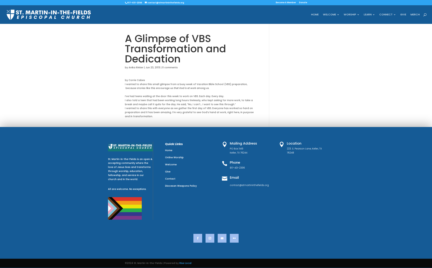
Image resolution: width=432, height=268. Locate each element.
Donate (303, 3)
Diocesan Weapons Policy (181, 186)
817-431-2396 (134, 2)
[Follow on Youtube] (222, 238)
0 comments (170, 67)
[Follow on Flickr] (234, 238)
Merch (415, 14)
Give (403, 14)
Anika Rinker (136, 67)
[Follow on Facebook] (197, 238)
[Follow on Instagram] (210, 238)
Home (315, 14)
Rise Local (185, 263)
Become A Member (286, 3)
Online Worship (174, 157)
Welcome (329, 14)
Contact (170, 178)
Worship (350, 14)
